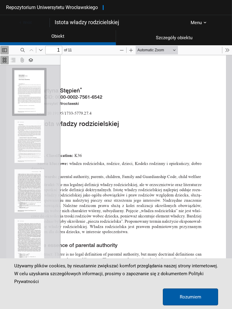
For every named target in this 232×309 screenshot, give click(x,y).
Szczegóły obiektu (174, 37)
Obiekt (57, 36)
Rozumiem (190, 297)
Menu (196, 22)
